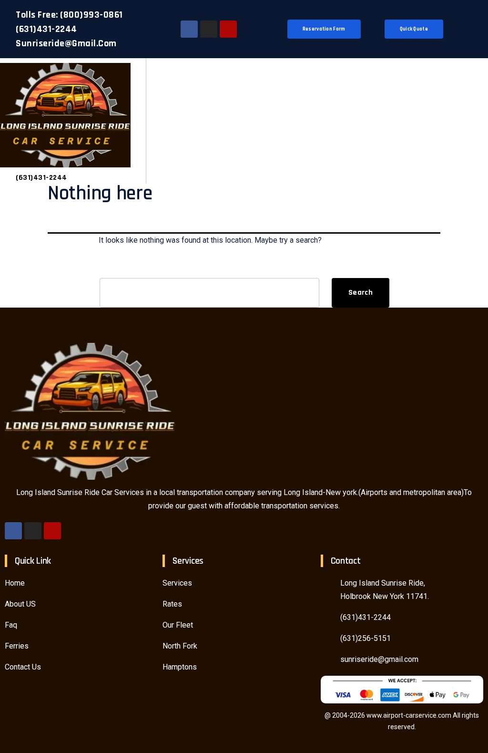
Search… (114, 267)
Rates (172, 604)
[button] (471, 121)
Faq (11, 624)
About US (20, 604)
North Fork (180, 645)
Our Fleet (178, 624)
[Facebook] (189, 29)
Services (177, 583)
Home (15, 583)
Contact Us (23, 666)
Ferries (17, 645)
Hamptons (180, 666)
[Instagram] (208, 29)
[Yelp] (228, 29)
